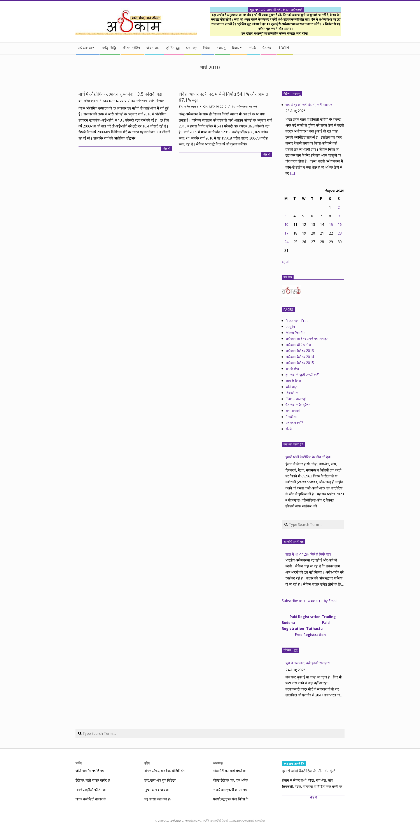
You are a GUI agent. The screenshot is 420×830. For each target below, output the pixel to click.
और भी (166, 148)
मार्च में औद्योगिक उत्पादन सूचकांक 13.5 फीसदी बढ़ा (120, 94)
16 (340, 224)
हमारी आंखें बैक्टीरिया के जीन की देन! (308, 457)
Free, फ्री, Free (296, 320)
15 (331, 224)
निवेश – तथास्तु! (295, 398)
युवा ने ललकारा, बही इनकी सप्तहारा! (307, 662)
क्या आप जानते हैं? (293, 444)
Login (290, 326)
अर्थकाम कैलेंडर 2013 (299, 350)
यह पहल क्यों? (294, 422)
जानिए (78, 763)
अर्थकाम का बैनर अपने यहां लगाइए (306, 338)
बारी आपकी (292, 410)
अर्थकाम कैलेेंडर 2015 (299, 362)
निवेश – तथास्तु (292, 94)
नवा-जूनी (253, 106)
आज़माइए (218, 763)
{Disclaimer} (192, 820)
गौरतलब (160, 100)
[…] (292, 173)
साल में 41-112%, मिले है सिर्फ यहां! (308, 554)
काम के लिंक (293, 380)
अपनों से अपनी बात (294, 541)
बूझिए (147, 763)
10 (286, 224)
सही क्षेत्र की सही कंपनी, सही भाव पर (308, 104)
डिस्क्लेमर (291, 392)
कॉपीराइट (291, 386)
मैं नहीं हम (291, 416)
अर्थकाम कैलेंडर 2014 (299, 356)
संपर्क (288, 428)
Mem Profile (295, 332)
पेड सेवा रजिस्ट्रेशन (297, 404)
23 (340, 233)
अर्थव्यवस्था (141, 100)
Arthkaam (176, 821)
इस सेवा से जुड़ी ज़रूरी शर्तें (301, 374)
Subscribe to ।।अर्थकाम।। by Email (309, 600)
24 (286, 241)
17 (286, 233)
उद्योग (151, 100)
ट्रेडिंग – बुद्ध (291, 650)
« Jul (285, 261)
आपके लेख (292, 368)
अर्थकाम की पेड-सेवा (298, 344)
